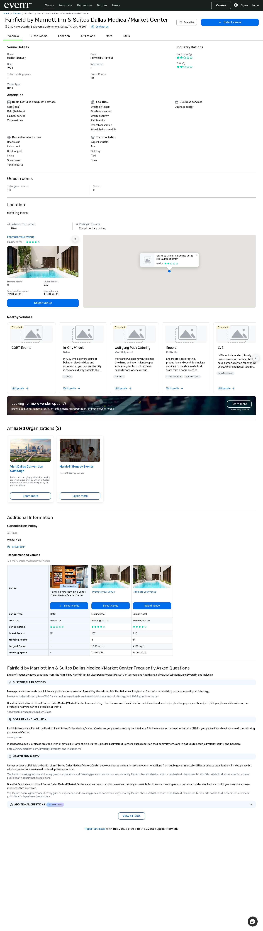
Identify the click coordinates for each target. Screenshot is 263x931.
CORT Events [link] (21, 348)
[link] (31, 334)
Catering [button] (119, 376)
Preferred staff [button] (192, 376)
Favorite (189, 22)
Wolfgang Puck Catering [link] (132, 348)
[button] (169, 271)
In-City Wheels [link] (73, 348)
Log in (255, 5)
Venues (49, 5)
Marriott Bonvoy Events (77, 466)
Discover (102, 5)
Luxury (116, 5)
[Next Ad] (75, 239)
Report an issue (95, 828)
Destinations (84, 5)
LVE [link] (220, 348)
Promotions (65, 5)
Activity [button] (67, 376)
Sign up (245, 5)
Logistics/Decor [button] (174, 376)
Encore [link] (171, 348)
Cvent (6, 13)
